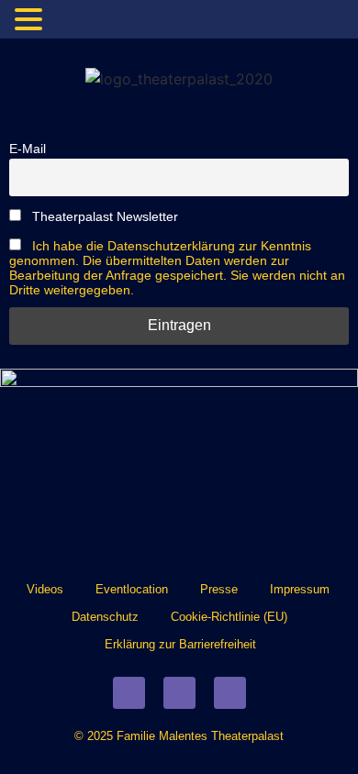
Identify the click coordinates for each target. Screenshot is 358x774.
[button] (31, 20)
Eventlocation (131, 589)
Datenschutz (105, 617)
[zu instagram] (179, 693)
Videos (45, 589)
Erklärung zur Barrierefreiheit (180, 644)
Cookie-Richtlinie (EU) (229, 617)
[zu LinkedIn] (230, 693)
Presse (219, 589)
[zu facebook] (129, 693)
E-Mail (27, 148)
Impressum (300, 589)
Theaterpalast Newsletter (103, 216)
